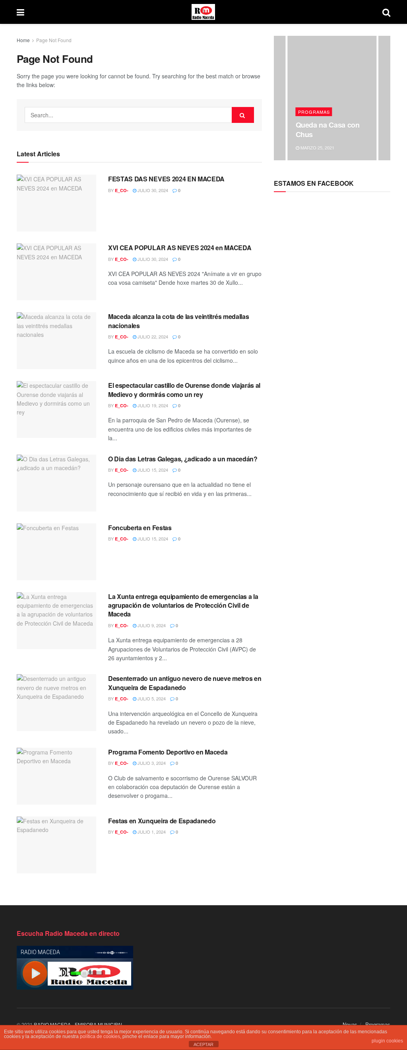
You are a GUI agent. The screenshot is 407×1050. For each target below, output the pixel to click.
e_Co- (121, 190)
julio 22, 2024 (152, 336)
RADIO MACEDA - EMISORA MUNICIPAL (79, 1024)
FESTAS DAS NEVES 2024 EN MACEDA (166, 178)
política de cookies (100, 1036)
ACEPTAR (203, 1044)
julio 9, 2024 (151, 625)
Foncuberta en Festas (140, 527)
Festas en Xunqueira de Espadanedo (161, 820)
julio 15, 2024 (152, 470)
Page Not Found (54, 40)
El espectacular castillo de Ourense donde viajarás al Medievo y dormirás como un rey (184, 390)
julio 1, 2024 (151, 831)
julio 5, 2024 (151, 698)
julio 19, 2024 (152, 405)
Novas (350, 1024)
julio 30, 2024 (152, 190)
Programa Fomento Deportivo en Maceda (167, 751)
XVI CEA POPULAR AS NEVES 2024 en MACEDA (180, 247)
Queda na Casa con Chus (328, 130)
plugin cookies (387, 1041)
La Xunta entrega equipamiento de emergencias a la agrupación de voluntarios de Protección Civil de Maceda (183, 605)
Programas (314, 112)
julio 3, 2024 (151, 763)
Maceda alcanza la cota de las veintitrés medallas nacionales (178, 321)
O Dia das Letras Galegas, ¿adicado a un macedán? (183, 458)
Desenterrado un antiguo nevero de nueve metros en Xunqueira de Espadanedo (184, 683)
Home (23, 40)
